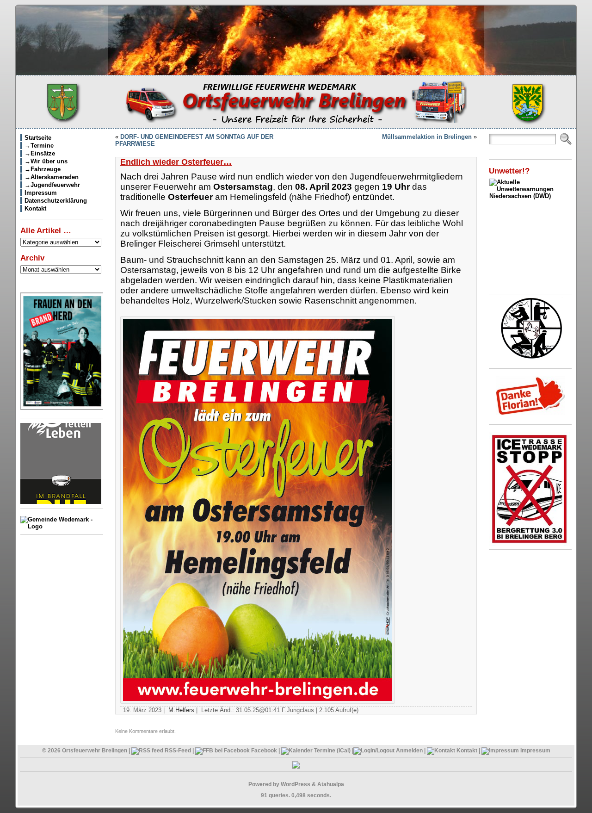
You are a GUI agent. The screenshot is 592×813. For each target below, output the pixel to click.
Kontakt (35, 208)
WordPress (295, 784)
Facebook (263, 750)
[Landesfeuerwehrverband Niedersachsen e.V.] (531, 357)
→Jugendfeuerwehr (52, 184)
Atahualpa (330, 784)
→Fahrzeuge (43, 169)
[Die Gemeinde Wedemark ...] (61, 526)
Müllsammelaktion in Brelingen (427, 136)
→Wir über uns (46, 161)
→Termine (39, 145)
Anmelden (409, 750)
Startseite (38, 137)
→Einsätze (40, 153)
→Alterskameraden (52, 177)
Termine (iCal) (332, 750)
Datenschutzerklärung (56, 200)
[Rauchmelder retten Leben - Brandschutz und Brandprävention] (60, 501)
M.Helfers (181, 710)
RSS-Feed (177, 750)
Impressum (41, 192)
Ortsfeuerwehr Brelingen (94, 750)
